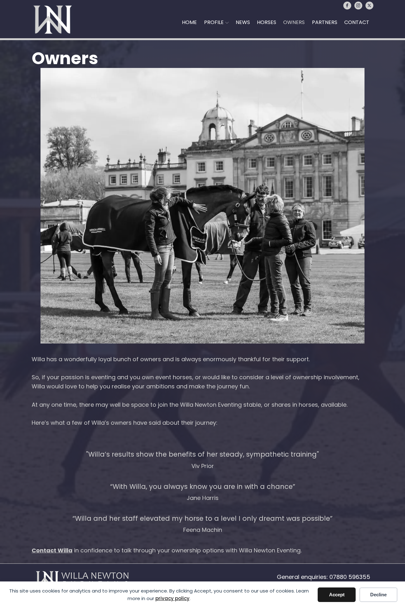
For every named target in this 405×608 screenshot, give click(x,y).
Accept (337, 594)
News (243, 22)
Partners (324, 22)
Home (189, 22)
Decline (378, 594)
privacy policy (172, 598)
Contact (356, 22)
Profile (214, 22)
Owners (294, 22)
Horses (266, 22)
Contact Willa (52, 550)
